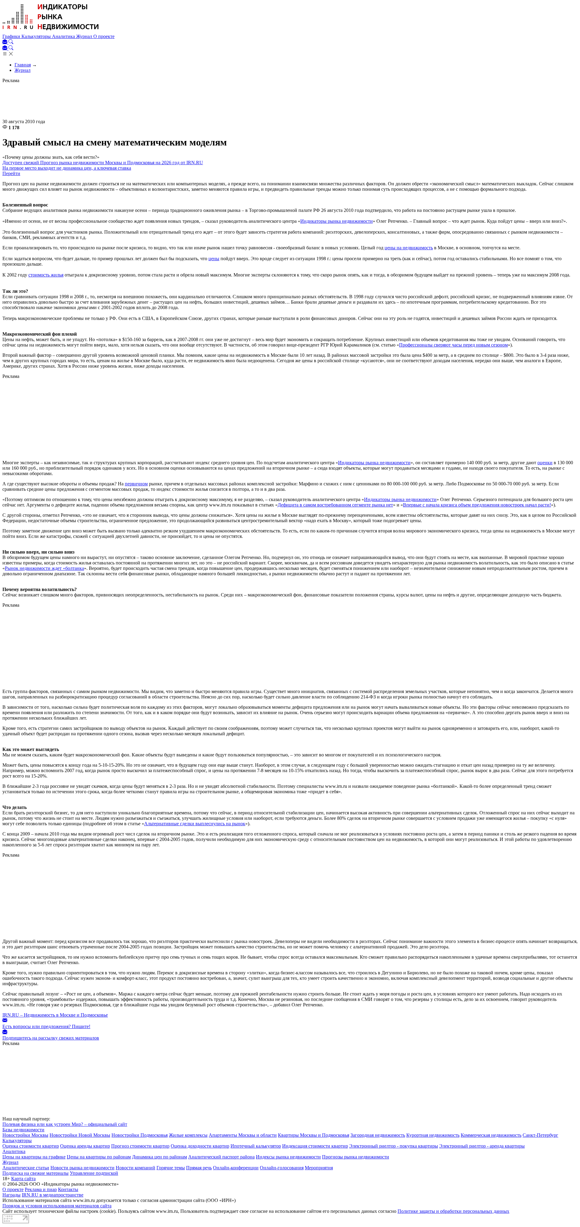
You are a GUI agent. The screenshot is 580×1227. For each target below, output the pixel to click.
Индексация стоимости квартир (315, 1146)
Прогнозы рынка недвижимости (355, 1156)
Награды (11, 1194)
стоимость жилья (45, 274)
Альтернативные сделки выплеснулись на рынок (194, 823)
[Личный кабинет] (5, 42)
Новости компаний (135, 1167)
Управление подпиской (94, 1173)
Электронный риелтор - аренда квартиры (482, 1146)
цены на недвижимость (409, 247)
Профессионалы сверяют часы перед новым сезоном (453, 344)
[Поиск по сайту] (10, 42)
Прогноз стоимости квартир (140, 1146)
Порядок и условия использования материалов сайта (56, 1205)
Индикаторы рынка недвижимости (336, 221)
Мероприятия (319, 1167)
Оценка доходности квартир (200, 1146)
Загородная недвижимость (377, 1135)
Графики (11, 36)
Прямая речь (199, 1167)
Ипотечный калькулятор (255, 1146)
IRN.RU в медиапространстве (52, 1194)
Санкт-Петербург (540, 1135)
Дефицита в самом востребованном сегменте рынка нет (335, 504)
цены (213, 258)
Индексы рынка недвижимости (288, 1156)
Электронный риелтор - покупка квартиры (393, 1146)
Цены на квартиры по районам (99, 1156)
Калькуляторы (36, 36)
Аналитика (64, 36)
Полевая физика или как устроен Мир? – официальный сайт (64, 1124)
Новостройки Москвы (25, 1135)
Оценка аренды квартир (85, 1146)
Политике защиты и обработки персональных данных (453, 1211)
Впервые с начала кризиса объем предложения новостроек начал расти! (477, 504)
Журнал (84, 36)
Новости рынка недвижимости (82, 1167)
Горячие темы (170, 1167)
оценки (545, 462)
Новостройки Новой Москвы (80, 1135)
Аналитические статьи (25, 1167)
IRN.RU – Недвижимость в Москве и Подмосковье (55, 1015)
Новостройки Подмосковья (139, 1135)
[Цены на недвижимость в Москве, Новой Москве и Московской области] (50, 31)
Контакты (68, 1189)
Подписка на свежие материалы (35, 1173)
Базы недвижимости (23, 1129)
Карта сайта (23, 1178)
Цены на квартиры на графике (34, 1156)
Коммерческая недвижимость (491, 1135)
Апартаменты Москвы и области (243, 1135)
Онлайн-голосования (282, 1167)
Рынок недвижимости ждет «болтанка (44, 568)
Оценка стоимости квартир (30, 1146)
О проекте (103, 36)
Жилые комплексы (188, 1135)
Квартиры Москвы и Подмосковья (313, 1135)
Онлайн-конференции (236, 1167)
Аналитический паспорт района (221, 1156)
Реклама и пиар (41, 1189)
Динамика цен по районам (159, 1156)
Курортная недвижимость (432, 1135)
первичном (136, 483)
